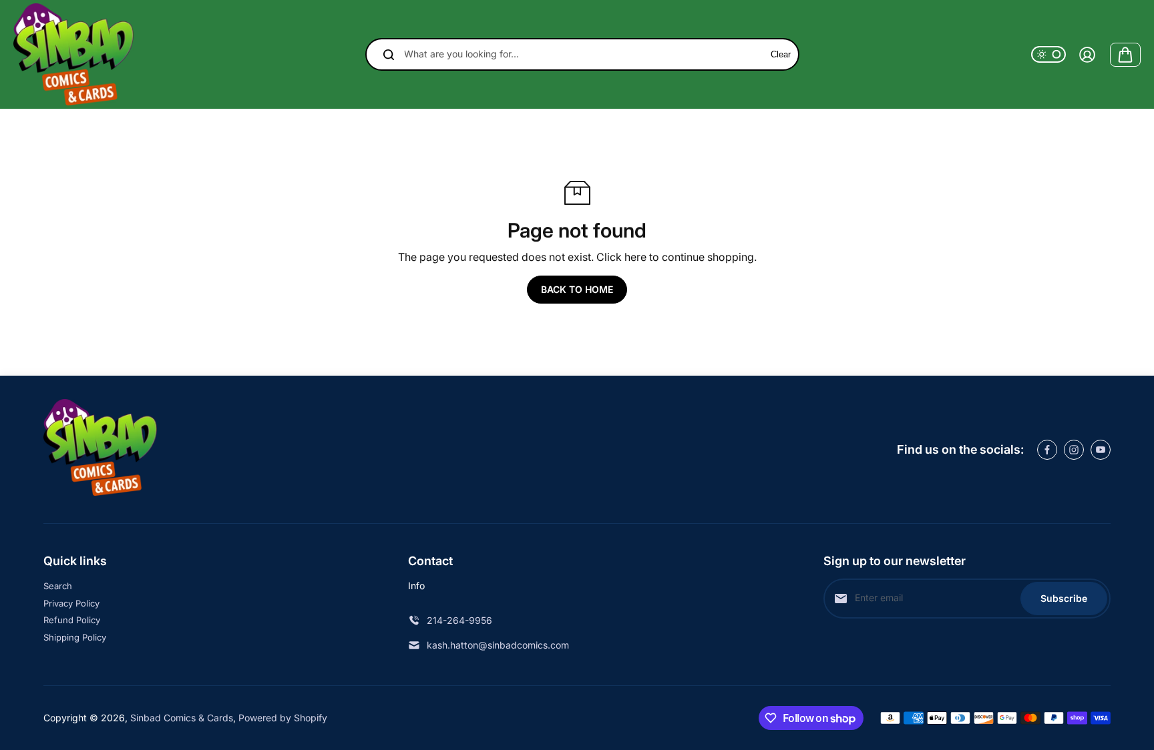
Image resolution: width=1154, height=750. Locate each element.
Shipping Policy (74, 637)
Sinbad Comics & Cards (181, 717)
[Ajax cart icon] (1125, 55)
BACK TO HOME (577, 289)
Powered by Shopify (282, 717)
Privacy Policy (71, 603)
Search (57, 586)
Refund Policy (71, 620)
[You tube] (1101, 450)
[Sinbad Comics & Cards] (73, 54)
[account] (1087, 54)
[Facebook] (1047, 450)
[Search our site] (388, 54)
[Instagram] (1074, 450)
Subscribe (1063, 598)
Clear (781, 54)
